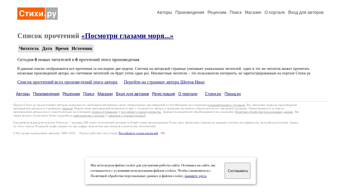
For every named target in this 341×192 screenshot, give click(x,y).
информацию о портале (89, 115)
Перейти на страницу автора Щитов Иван (164, 82)
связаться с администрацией (126, 115)
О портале (187, 93)
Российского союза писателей (138, 133)
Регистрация (163, 93)
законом (67, 108)
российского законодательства (141, 111)
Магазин (253, 12)
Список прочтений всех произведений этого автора (67, 82)
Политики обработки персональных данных (264, 111)
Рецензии (217, 12)
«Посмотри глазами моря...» (127, 36)
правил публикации (104, 111)
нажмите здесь (195, 176)
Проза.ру (233, 93)
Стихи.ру (213, 93)
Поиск (236, 12)
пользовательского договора (226, 104)
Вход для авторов (306, 12)
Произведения (189, 12)
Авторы (164, 12)
